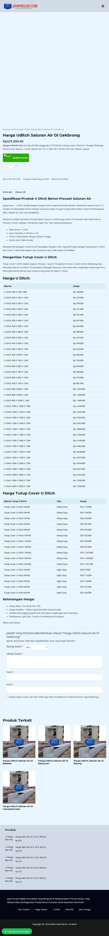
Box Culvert (24, 909)
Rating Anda (14, 646)
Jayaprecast (8, 205)
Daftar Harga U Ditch (21, 129)
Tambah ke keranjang (54, 172)
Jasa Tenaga (85, 909)
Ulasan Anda (14, 653)
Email (9, 684)
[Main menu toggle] (103, 6)
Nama (10, 672)
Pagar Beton (41, 909)
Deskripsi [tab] (7, 191)
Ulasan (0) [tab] (20, 191)
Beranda (6, 129)
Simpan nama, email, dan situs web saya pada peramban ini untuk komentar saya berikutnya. (54, 696)
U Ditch (56, 909)
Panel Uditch (63, 179)
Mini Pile (69, 909)
